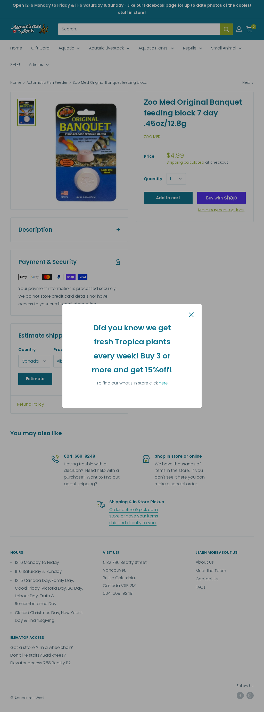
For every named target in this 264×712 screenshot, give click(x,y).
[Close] (191, 314)
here (163, 383)
